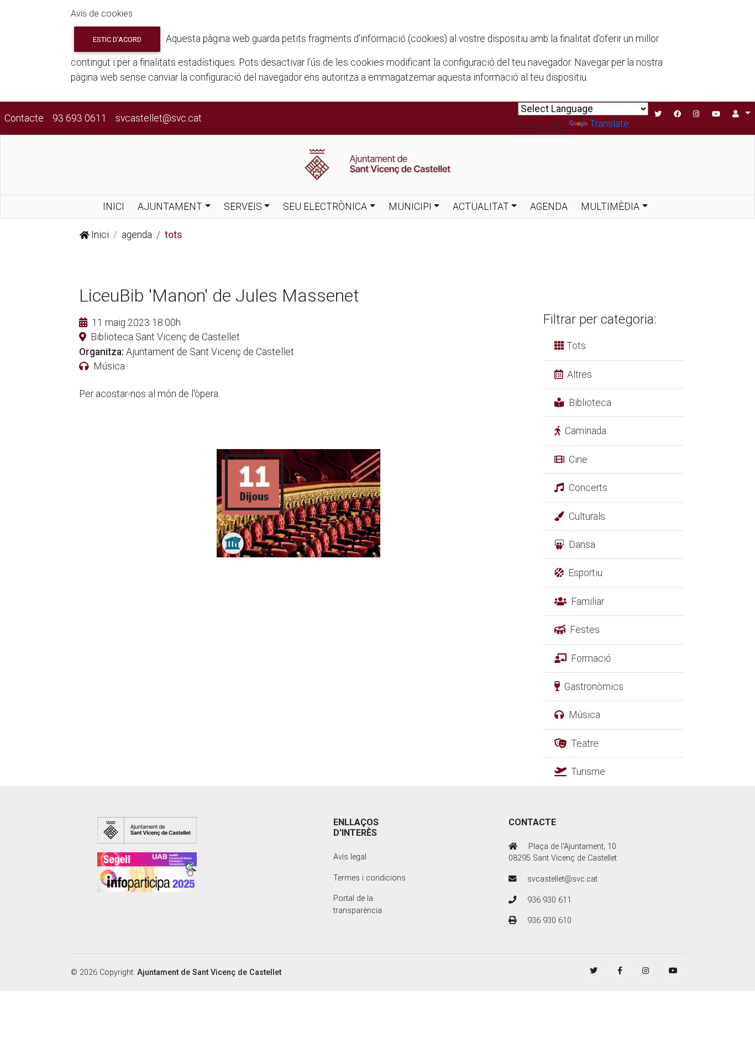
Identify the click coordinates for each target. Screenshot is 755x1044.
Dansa (582, 544)
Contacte (24, 118)
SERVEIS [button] (243, 206)
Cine (578, 459)
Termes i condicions (369, 878)
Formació (591, 658)
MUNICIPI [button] (410, 206)
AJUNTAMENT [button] (170, 206)
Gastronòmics (593, 686)
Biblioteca (590, 402)
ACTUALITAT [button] (481, 206)
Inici (99, 234)
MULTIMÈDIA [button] (610, 206)
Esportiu (585, 572)
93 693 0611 (80, 118)
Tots (575, 345)
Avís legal (349, 857)
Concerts (588, 487)
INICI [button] (113, 206)
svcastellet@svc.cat (159, 118)
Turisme (588, 771)
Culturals (587, 516)
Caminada (585, 430)
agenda (137, 234)
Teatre (585, 743)
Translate (609, 123)
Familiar (587, 601)
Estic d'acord (117, 39)
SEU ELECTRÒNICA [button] (325, 206)
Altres (579, 374)
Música (584, 714)
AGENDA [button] (549, 206)
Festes (585, 629)
